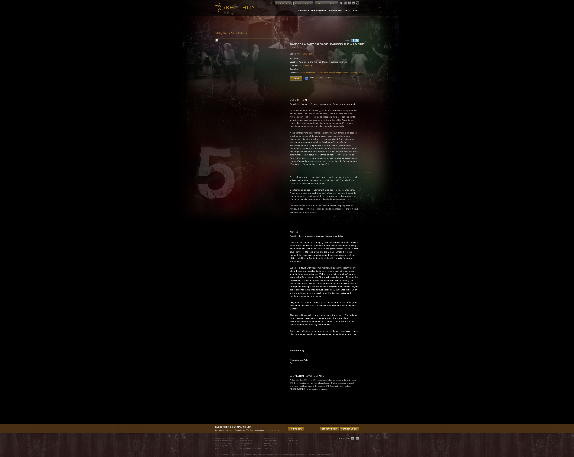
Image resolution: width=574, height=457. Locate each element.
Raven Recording (270, 440)
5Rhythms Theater (270, 443)
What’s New (268, 446)
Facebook (353, 40)
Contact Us (268, 448)
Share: (347, 40)
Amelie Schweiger (304, 54)
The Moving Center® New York (250, 448)
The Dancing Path (221, 446)
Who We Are (335, 11)
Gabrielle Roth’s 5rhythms (311, 11)
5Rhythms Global (245, 440)
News (356, 11)
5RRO (290, 446)
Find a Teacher (303, 3)
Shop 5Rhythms (269, 438)
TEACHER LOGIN (349, 429)
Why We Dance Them (222, 443)
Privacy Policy (293, 440)
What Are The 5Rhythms (223, 440)
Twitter (357, 40)
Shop (347, 11)
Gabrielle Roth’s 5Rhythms (224, 438)
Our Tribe (242, 446)
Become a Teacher (326, 3)
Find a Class (283, 3)
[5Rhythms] (231, 7)
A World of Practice (246, 443)
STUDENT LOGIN (329, 429)
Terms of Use (292, 443)
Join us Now (295, 429)
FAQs (217, 448)
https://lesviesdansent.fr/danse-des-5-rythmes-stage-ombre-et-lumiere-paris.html (331, 73)
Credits (290, 438)
